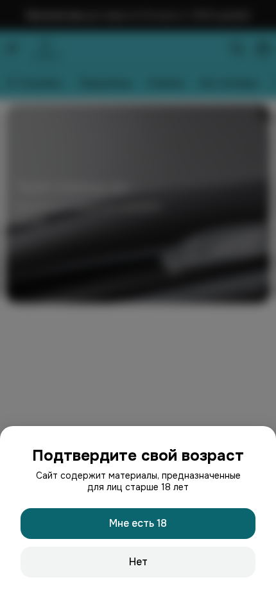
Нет (138, 561)
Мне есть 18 (138, 523)
